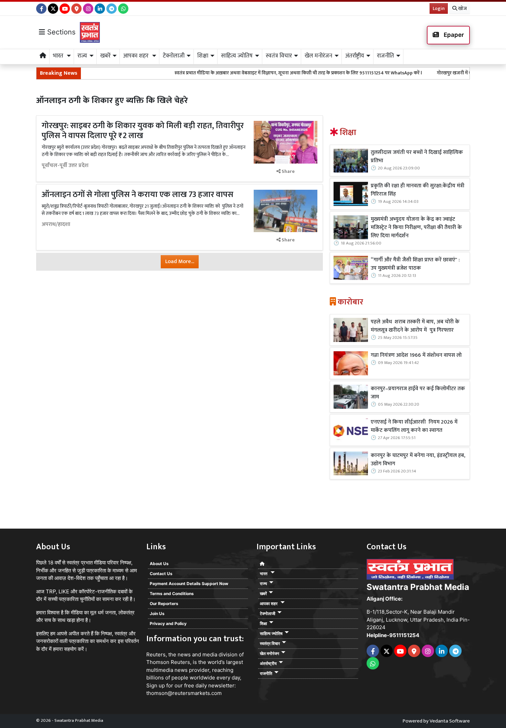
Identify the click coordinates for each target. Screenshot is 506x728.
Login (439, 8)
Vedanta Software (450, 721)
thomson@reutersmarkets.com (184, 693)
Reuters (156, 654)
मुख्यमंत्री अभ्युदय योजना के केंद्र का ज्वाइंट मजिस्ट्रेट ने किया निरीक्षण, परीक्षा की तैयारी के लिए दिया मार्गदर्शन (416, 227)
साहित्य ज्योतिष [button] (237, 56)
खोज (462, 8)
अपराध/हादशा (56, 224)
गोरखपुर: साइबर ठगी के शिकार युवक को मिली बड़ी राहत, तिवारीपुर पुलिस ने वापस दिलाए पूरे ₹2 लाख (143, 131)
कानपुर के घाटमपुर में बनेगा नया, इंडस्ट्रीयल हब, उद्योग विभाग (418, 459)
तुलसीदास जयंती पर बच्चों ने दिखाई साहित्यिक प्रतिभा (417, 156)
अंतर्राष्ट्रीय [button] (354, 56)
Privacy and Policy (168, 623)
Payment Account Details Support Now (189, 583)
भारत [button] (59, 56)
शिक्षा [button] (202, 56)
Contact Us (161, 573)
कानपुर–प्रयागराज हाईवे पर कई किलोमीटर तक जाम (418, 393)
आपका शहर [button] (136, 56)
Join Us (157, 613)
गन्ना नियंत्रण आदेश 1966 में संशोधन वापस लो (416, 355)
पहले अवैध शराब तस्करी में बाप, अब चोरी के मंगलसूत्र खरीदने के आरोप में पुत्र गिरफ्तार (415, 326)
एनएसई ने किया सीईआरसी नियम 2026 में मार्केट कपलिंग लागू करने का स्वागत (414, 426)
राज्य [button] (82, 56)
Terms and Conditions (172, 593)
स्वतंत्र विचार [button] (279, 56)
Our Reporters (164, 603)
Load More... (179, 261)
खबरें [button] (105, 56)
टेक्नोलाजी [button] (174, 56)
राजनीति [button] (385, 56)
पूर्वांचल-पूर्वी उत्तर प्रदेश (65, 166)
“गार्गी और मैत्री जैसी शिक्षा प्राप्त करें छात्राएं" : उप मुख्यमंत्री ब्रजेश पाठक (415, 264)
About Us (159, 563)
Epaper (453, 34)
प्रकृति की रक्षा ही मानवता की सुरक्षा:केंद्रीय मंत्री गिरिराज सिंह (417, 190)
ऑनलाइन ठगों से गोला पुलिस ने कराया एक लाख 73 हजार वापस (137, 194)
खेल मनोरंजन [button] (318, 56)
